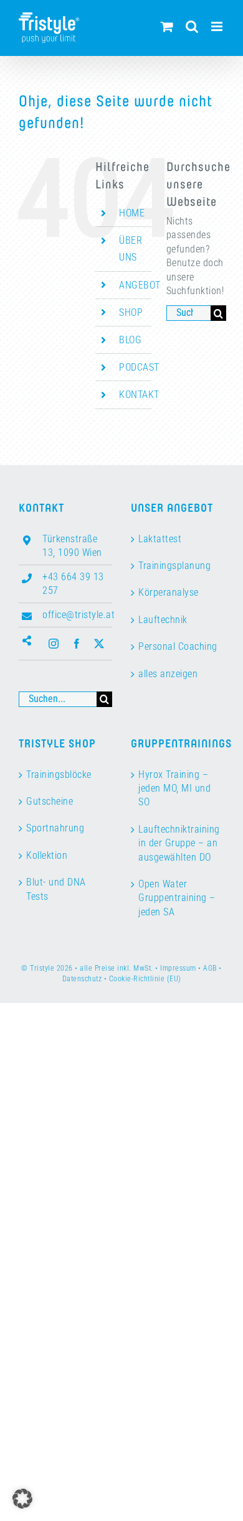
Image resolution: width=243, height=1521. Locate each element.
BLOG (130, 340)
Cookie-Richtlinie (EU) (145, 978)
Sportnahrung (55, 828)
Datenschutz (82, 978)
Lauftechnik (163, 620)
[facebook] (77, 644)
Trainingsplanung (174, 565)
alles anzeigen (168, 674)
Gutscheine (49, 801)
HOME (132, 213)
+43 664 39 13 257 (73, 583)
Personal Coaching (177, 646)
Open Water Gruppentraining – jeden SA (177, 898)
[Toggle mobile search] (192, 26)
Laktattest (159, 539)
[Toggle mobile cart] (167, 26)
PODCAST (139, 367)
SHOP (131, 312)
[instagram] (54, 644)
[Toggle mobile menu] (218, 26)
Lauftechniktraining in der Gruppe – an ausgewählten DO (178, 843)
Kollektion (46, 855)
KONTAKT (139, 394)
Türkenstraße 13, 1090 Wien (72, 545)
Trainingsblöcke (59, 774)
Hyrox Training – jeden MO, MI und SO (174, 788)
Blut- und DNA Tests (56, 889)
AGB (210, 968)
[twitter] (99, 644)
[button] (22, 1498)
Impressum (178, 968)
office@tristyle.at (77, 615)
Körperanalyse (168, 592)
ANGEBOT (140, 285)
